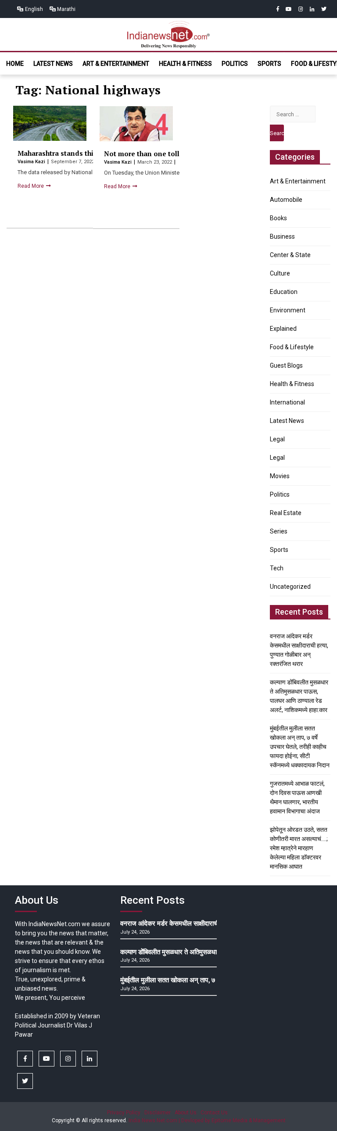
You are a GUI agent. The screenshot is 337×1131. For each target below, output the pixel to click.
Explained (283, 328)
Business (282, 236)
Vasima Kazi (32, 162)
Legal (277, 439)
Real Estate (285, 512)
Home (15, 63)
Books (278, 218)
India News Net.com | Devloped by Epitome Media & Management (207, 1120)
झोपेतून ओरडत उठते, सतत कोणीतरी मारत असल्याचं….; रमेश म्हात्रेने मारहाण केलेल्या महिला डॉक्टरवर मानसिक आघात (299, 848)
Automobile (286, 199)
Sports (269, 63)
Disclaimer (157, 1113)
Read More (31, 186)
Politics (235, 63)
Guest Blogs (286, 365)
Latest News (53, 63)
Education (284, 291)
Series (278, 531)
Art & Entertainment (115, 63)
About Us (186, 1113)
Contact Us (214, 1113)
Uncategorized (290, 586)
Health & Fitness (185, 63)
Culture (280, 273)
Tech (276, 568)
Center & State (290, 254)
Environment (287, 310)
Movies (280, 476)
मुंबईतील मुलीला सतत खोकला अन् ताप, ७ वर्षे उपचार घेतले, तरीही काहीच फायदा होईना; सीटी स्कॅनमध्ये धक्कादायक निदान (300, 747)
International (287, 402)
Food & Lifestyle (292, 347)
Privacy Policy (123, 1113)
